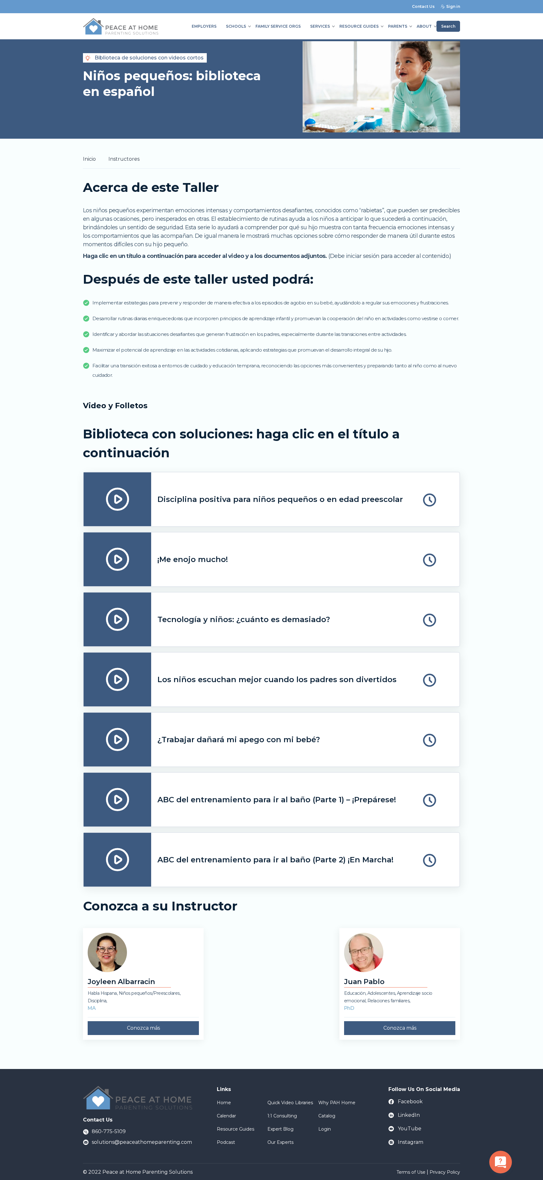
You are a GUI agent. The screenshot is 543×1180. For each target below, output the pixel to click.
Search (448, 26)
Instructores (124, 159)
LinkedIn (409, 1115)
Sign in (453, 6)
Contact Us (423, 6)
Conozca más (143, 1028)
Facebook (410, 1102)
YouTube (409, 1129)
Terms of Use (411, 1172)
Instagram (410, 1142)
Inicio (89, 159)
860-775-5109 (109, 1131)
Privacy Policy (445, 1172)
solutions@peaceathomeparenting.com (142, 1142)
